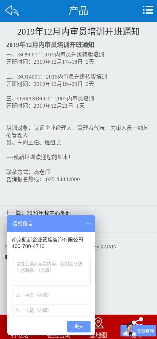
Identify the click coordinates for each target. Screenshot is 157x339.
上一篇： (38, 213)
